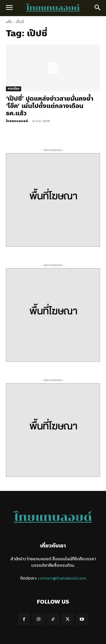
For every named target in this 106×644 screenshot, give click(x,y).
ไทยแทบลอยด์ (17, 121)
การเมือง (13, 88)
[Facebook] (24, 619)
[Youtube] (82, 619)
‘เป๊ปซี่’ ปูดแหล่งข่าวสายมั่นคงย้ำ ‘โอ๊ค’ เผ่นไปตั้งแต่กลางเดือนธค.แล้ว (49, 106)
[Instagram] (38, 619)
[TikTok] (53, 619)
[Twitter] (67, 619)
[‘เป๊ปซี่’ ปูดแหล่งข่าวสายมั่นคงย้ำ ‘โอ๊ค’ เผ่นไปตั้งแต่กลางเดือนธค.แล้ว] (53, 67)
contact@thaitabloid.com (62, 578)
